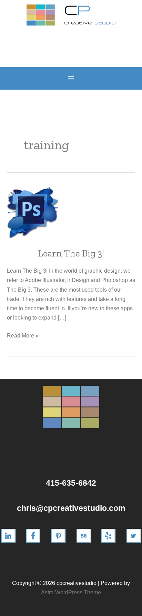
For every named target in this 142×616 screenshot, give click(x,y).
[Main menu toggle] (71, 78)
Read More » (23, 336)
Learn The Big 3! (71, 253)
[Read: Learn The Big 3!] (33, 212)
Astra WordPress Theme (71, 592)
